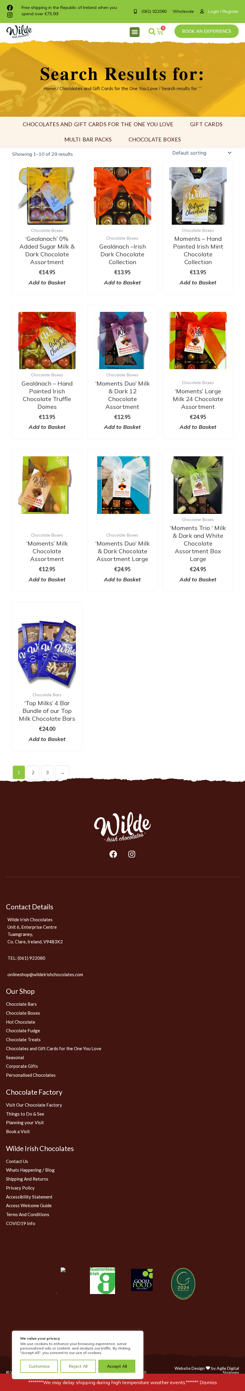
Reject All (78, 1366)
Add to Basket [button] (47, 282)
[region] (77, 1355)
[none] (22, 31)
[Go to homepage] (122, 827)
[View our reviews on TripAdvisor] (69, 1293)
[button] (135, 32)
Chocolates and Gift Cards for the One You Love (108, 88)
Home (50, 88)
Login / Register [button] (223, 11)
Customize (39, 1366)
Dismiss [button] (208, 1382)
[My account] (204, 11)
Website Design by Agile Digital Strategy (206, 1370)
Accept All (117, 1366)
